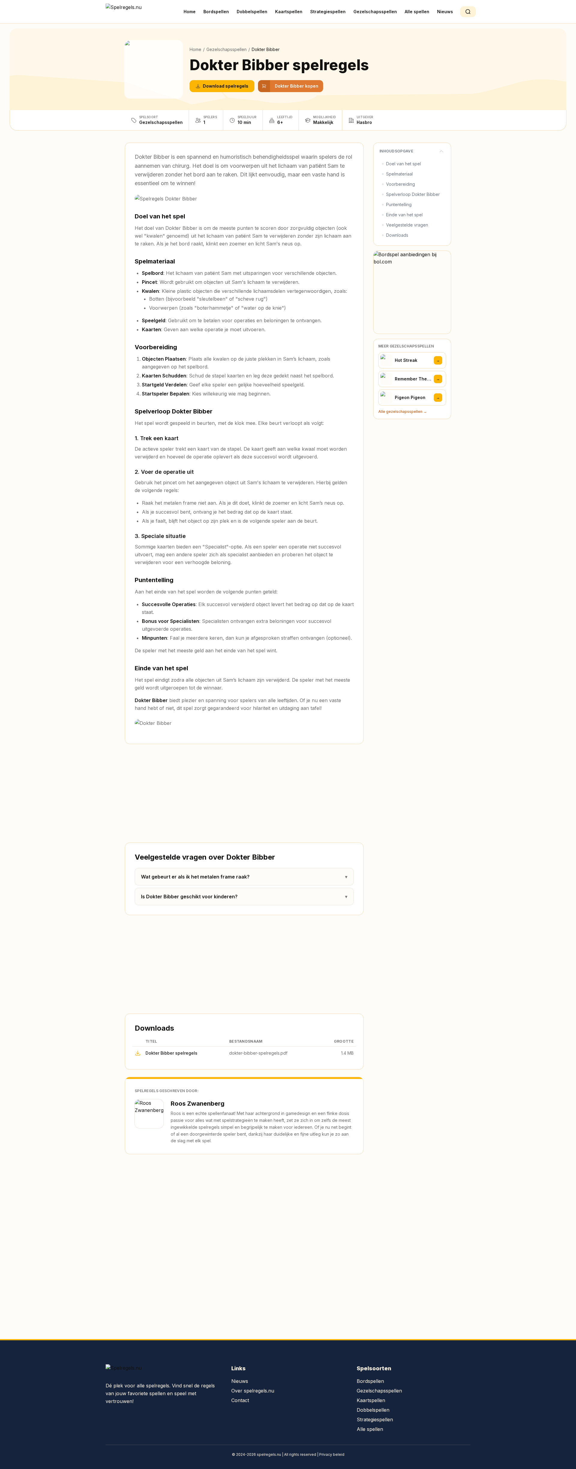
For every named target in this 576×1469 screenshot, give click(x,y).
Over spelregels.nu (252, 1391)
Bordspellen (216, 11)
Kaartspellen (288, 11)
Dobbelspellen (252, 11)
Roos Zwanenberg (197, 1103)
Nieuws (445, 11)
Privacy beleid (331, 1454)
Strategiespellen (328, 11)
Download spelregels (225, 86)
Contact (240, 1400)
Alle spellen (417, 11)
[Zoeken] (468, 11)
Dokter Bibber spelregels (171, 1053)
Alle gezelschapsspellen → (402, 411)
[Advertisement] (244, 793)
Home (190, 11)
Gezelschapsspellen (375, 11)
